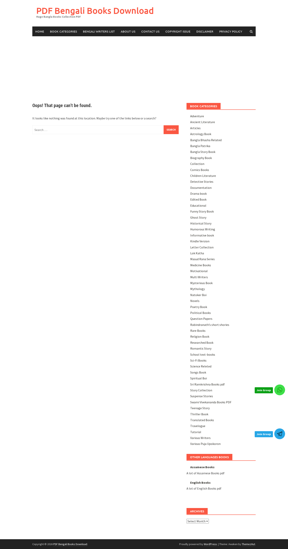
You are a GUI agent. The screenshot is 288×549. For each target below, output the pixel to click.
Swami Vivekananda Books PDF (210, 402)
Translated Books (202, 420)
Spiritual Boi (198, 378)
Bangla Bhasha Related (206, 140)
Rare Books (198, 331)
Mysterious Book (201, 283)
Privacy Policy (230, 31)
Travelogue (197, 426)
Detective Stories (201, 182)
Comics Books (199, 170)
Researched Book (201, 342)
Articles (195, 128)
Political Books (200, 313)
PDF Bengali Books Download (95, 10)
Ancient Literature (202, 122)
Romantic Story (200, 348)
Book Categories (63, 31)
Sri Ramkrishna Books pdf (207, 384)
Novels (194, 301)
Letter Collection (202, 247)
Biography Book (201, 158)
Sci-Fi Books (198, 360)
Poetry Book (198, 307)
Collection (197, 164)
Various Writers (200, 438)
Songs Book (198, 372)
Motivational (199, 271)
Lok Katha (197, 253)
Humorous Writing (202, 229)
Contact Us (150, 31)
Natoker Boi (198, 295)
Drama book (198, 193)
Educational (198, 205)
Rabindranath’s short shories (209, 325)
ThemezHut (248, 544)
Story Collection (201, 390)
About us (128, 31)
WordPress (210, 544)
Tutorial (195, 432)
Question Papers (201, 319)
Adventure (197, 116)
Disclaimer (204, 31)
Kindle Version (199, 241)
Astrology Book (200, 134)
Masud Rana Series (202, 259)
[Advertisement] (144, 65)
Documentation (201, 188)
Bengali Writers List (99, 31)
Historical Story (200, 223)
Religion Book (199, 336)
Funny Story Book (202, 211)
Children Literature (203, 176)
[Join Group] (279, 389)
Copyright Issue (177, 31)
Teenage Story (200, 408)
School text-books (202, 354)
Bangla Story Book (202, 152)
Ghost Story (198, 217)
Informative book (202, 235)
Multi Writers (199, 277)
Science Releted (200, 366)
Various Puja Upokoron (205, 444)
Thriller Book (199, 414)
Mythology (197, 289)
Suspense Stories (201, 396)
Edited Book (198, 199)
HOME (39, 31)
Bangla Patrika (200, 146)
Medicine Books (200, 265)
